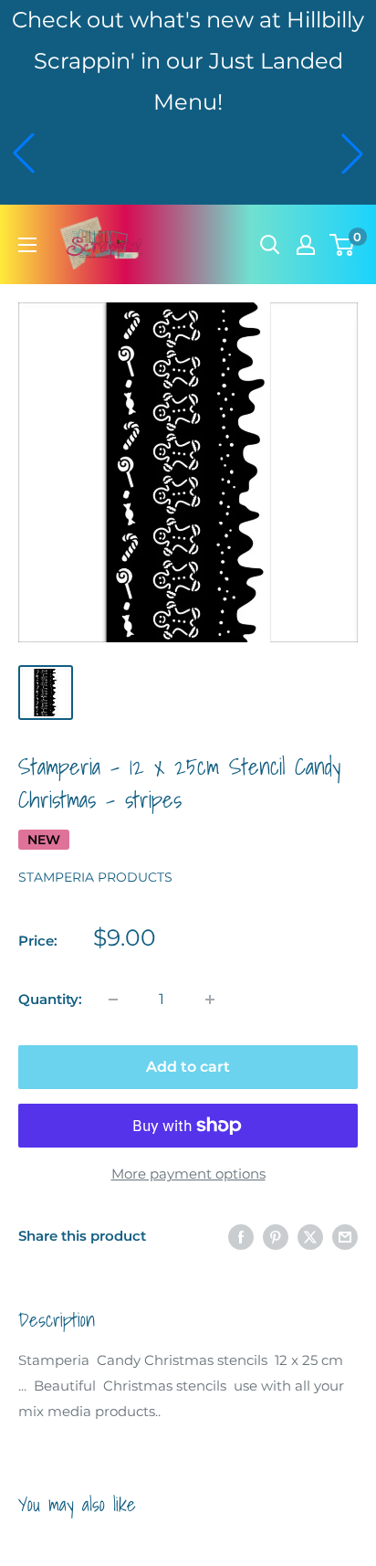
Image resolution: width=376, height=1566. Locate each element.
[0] (342, 245)
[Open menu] (27, 245)
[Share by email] (345, 1236)
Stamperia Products (95, 877)
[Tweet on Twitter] (310, 1236)
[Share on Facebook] (241, 1236)
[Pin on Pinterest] (275, 1236)
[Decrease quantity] (113, 999)
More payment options (188, 1173)
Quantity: (50, 999)
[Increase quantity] (210, 999)
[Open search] (270, 245)
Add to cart (188, 1066)
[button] (24, 153)
